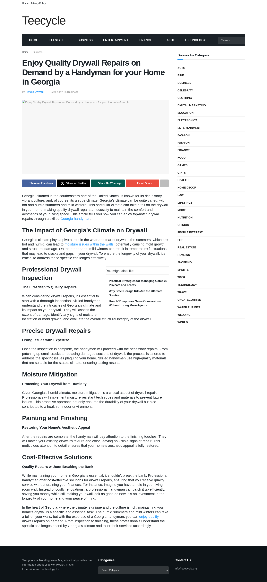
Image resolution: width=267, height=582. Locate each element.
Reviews (183, 254)
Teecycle (43, 20)
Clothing (184, 97)
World (182, 322)
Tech (181, 277)
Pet (180, 240)
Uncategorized (189, 299)
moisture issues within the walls (89, 244)
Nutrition (185, 217)
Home (25, 3)
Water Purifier (189, 307)
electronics (187, 120)
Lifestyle (56, 40)
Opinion (183, 224)
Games (182, 165)
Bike (180, 75)
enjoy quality (149, 517)
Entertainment (115, 40)
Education (185, 112)
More (181, 210)
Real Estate (186, 247)
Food (181, 157)
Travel (182, 292)
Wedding (184, 314)
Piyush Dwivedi (35, 91)
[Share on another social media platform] (164, 183)
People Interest (190, 232)
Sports (183, 269)
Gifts (181, 172)
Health (168, 40)
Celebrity (185, 90)
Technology (195, 40)
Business (85, 40)
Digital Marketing (191, 105)
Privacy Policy (38, 3)
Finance (145, 40)
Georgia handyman (75, 219)
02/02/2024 (57, 91)
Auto (181, 67)
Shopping (184, 262)
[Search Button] (249, 40)
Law (180, 195)
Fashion (183, 135)
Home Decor (186, 187)
